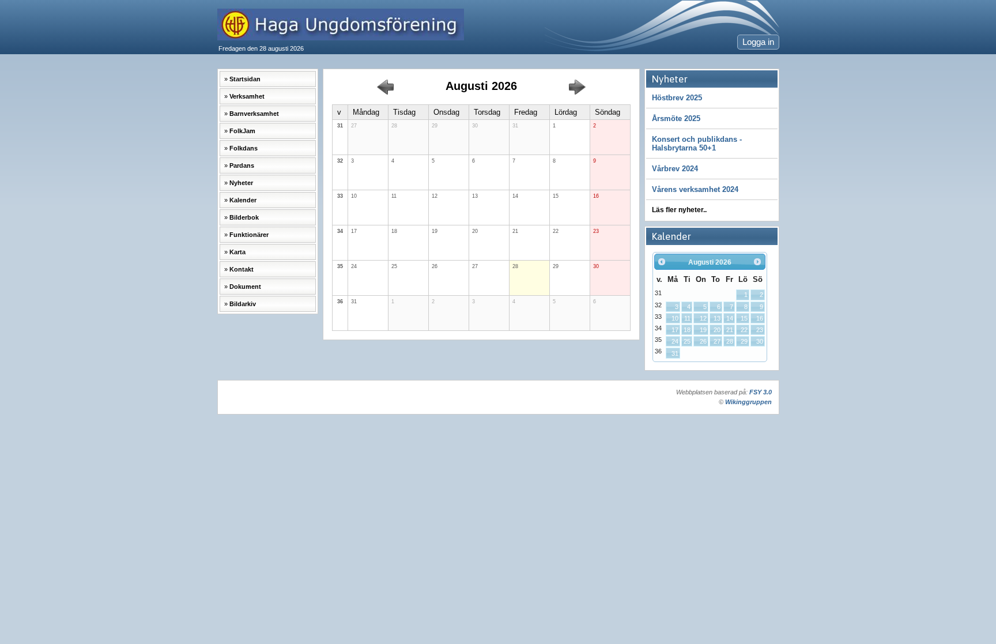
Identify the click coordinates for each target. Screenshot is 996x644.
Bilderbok (244, 217)
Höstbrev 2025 (677, 97)
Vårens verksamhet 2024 (695, 189)
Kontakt (241, 269)
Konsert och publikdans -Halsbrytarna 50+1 (697, 143)
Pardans (241, 165)
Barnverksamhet (254, 113)
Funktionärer (249, 234)
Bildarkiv (242, 303)
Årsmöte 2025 (676, 118)
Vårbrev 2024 (675, 168)
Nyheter (241, 182)
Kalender (242, 200)
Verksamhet (247, 96)
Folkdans (243, 148)
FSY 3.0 (760, 392)
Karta (237, 251)
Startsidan (245, 79)
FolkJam (242, 130)
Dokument (245, 286)
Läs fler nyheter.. (679, 210)
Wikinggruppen (748, 401)
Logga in (758, 42)
